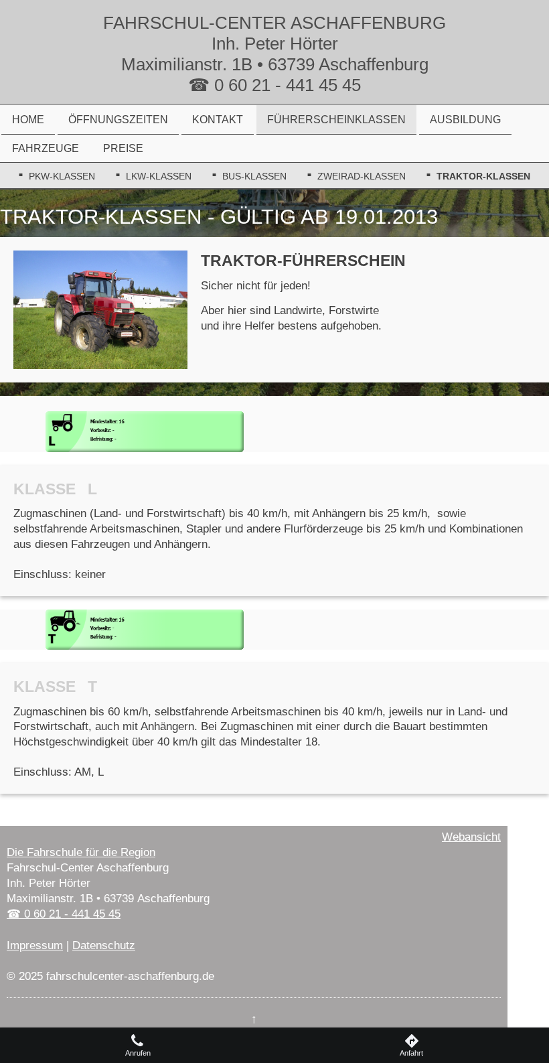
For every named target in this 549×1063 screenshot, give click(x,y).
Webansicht (471, 837)
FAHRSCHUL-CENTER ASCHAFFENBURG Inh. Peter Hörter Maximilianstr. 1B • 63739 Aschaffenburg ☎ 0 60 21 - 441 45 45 (274, 54)
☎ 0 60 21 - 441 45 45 (64, 914)
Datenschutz (103, 945)
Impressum (35, 945)
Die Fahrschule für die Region (81, 852)
